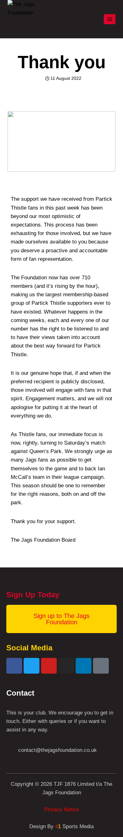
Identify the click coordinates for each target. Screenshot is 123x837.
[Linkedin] (83, 666)
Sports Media (74, 826)
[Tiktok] (101, 666)
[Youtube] (49, 666)
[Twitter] (31, 666)
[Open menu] (109, 19)
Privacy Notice (61, 809)
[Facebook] (14, 666)
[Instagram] (66, 666)
